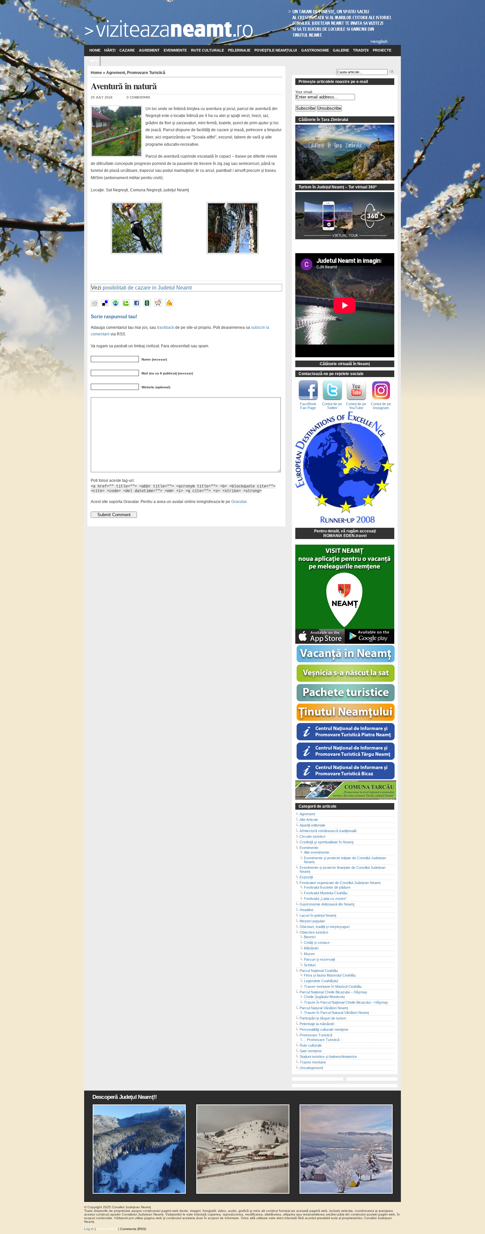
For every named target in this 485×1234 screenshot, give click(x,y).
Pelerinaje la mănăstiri (317, 1024)
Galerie (341, 50)
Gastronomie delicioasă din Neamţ (327, 904)
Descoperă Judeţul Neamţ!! (124, 1097)
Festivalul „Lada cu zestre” (325, 899)
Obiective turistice (314, 932)
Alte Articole (309, 820)
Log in (89, 1229)
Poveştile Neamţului (275, 50)
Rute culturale (207, 50)
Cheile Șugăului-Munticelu (324, 997)
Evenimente (175, 50)
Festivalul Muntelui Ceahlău (325, 893)
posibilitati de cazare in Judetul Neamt (147, 287)
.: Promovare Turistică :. (323, 1040)
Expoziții (306, 877)
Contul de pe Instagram (381, 406)
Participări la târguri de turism (323, 1018)
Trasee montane (313, 1062)
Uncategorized (311, 1068)
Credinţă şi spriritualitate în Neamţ (326, 842)
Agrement (149, 50)
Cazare (127, 50)
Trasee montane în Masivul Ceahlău (333, 986)
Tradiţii (361, 50)
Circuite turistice (312, 836)
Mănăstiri (311, 948)
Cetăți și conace (317, 943)
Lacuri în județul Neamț (318, 915)
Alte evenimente (316, 852)
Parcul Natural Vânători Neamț (324, 1008)
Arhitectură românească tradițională (328, 831)
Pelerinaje (239, 50)
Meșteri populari (312, 921)
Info (93, 61)
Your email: (304, 92)
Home (94, 50)
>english (379, 41)
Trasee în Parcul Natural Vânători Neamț (336, 1013)
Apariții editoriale (312, 825)
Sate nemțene (311, 1051)
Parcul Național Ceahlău (319, 971)
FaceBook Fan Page (308, 406)
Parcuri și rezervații (319, 959)
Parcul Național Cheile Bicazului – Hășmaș (333, 992)
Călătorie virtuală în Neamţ (345, 364)
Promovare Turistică (146, 72)
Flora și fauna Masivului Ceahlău (330, 975)
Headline (306, 910)
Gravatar (238, 501)
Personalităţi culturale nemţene (324, 1029)
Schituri (310, 965)
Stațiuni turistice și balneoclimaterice (328, 1057)
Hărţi (109, 50)
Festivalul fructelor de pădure (327, 887)
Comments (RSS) (133, 1229)
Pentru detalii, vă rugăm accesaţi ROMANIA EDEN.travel (345, 533)
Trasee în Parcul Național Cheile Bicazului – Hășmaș (346, 1002)
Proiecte (382, 50)
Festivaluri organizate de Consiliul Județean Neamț (340, 883)
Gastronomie (315, 50)
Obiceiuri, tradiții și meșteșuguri (324, 927)
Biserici (309, 937)
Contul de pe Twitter (332, 406)
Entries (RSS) (107, 1229)
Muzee (309, 954)
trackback (165, 327)
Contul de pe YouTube (356, 406)
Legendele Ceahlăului (321, 981)
